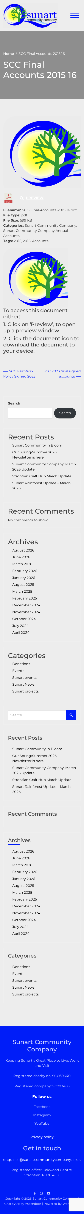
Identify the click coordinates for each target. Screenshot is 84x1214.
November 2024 (26, 612)
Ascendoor (33, 1204)
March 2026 (22, 564)
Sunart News (23, 684)
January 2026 (23, 578)
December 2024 (26, 605)
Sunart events (24, 678)
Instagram (42, 1115)
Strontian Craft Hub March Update (42, 476)
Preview (35, 198)
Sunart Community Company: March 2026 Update (44, 466)
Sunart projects (25, 691)
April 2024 (21, 633)
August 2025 (23, 585)
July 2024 (20, 626)
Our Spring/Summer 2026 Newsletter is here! (34, 454)
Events (18, 671)
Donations (21, 664)
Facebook (42, 1107)
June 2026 (21, 557)
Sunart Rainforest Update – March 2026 (41, 485)
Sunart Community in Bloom (37, 445)
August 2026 (23, 550)
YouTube (42, 1123)
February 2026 (24, 571)
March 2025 (22, 591)
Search (14, 403)
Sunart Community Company (55, 1199)
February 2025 (24, 598)
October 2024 (24, 619)
